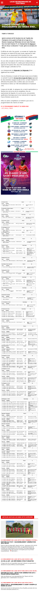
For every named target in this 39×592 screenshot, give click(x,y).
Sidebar (37, 2)
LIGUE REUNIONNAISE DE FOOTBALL (20, 2)
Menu (3, 2)
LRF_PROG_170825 (7, 108)
